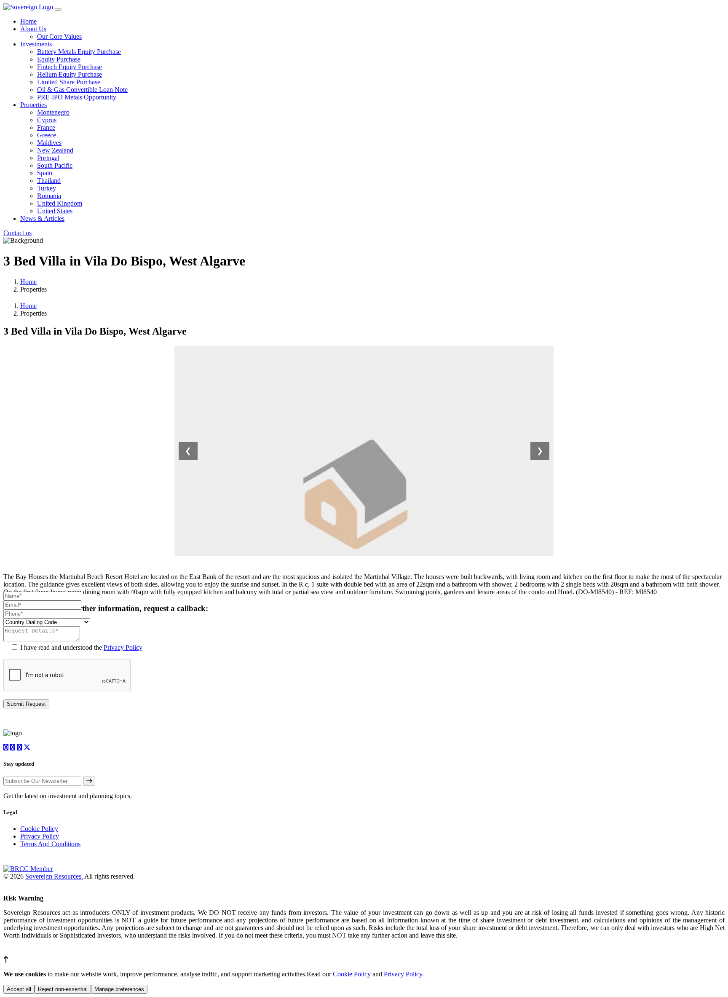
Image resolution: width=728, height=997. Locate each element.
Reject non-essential (63, 989)
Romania (49, 195)
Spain (44, 173)
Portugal (48, 157)
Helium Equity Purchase (69, 74)
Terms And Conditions (50, 843)
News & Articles (42, 218)
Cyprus (46, 119)
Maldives (49, 142)
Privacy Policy (123, 647)
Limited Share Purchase (68, 82)
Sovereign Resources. (54, 876)
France (46, 127)
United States (54, 210)
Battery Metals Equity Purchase (79, 51)
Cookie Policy (39, 828)
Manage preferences (119, 989)
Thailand (49, 180)
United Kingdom (59, 203)
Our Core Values (59, 36)
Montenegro (53, 112)
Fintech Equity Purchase (69, 66)
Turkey (46, 188)
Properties (33, 104)
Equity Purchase (58, 59)
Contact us (17, 232)
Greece (46, 135)
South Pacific (54, 165)
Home (28, 21)
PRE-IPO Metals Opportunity (76, 97)
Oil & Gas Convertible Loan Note (82, 89)
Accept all (19, 989)
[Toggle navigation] (58, 9)
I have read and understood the (80, 647)
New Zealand (55, 150)
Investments (36, 44)
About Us (33, 28)
